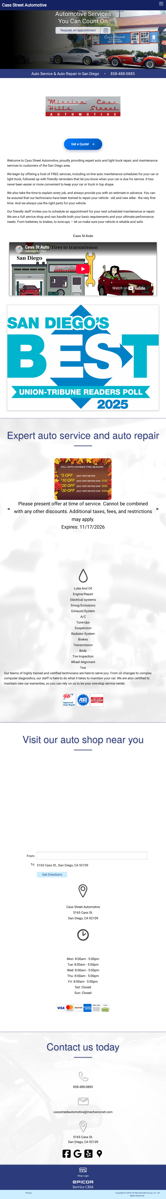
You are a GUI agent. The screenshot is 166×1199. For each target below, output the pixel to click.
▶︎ (157, 508)
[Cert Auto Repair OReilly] (97, 700)
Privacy (29, 1193)
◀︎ (8, 508)
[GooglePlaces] (99, 1153)
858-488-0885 (123, 73)
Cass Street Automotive (24, 5)
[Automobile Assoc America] (69, 700)
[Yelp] (88, 1153)
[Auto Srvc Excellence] (83, 700)
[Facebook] (67, 1153)
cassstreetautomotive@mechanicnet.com (83, 1112)
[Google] (77, 1153)
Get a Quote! (80, 144)
